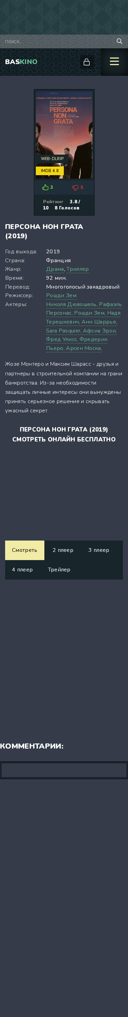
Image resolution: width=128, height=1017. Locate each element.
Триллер (78, 269)
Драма (55, 269)
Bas (21, 61)
